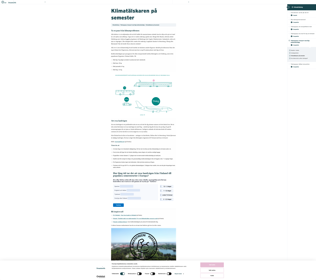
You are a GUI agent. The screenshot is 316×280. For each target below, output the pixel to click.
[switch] (139, 273)
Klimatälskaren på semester (152, 25)
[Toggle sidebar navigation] (287, 7)
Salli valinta (212, 270)
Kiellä (212, 275)
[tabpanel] (143, 146)
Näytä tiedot (178, 273)
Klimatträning (298, 7)
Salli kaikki (212, 264)
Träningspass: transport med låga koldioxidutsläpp (132, 25)
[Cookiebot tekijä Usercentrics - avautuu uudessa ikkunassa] (101, 277)
